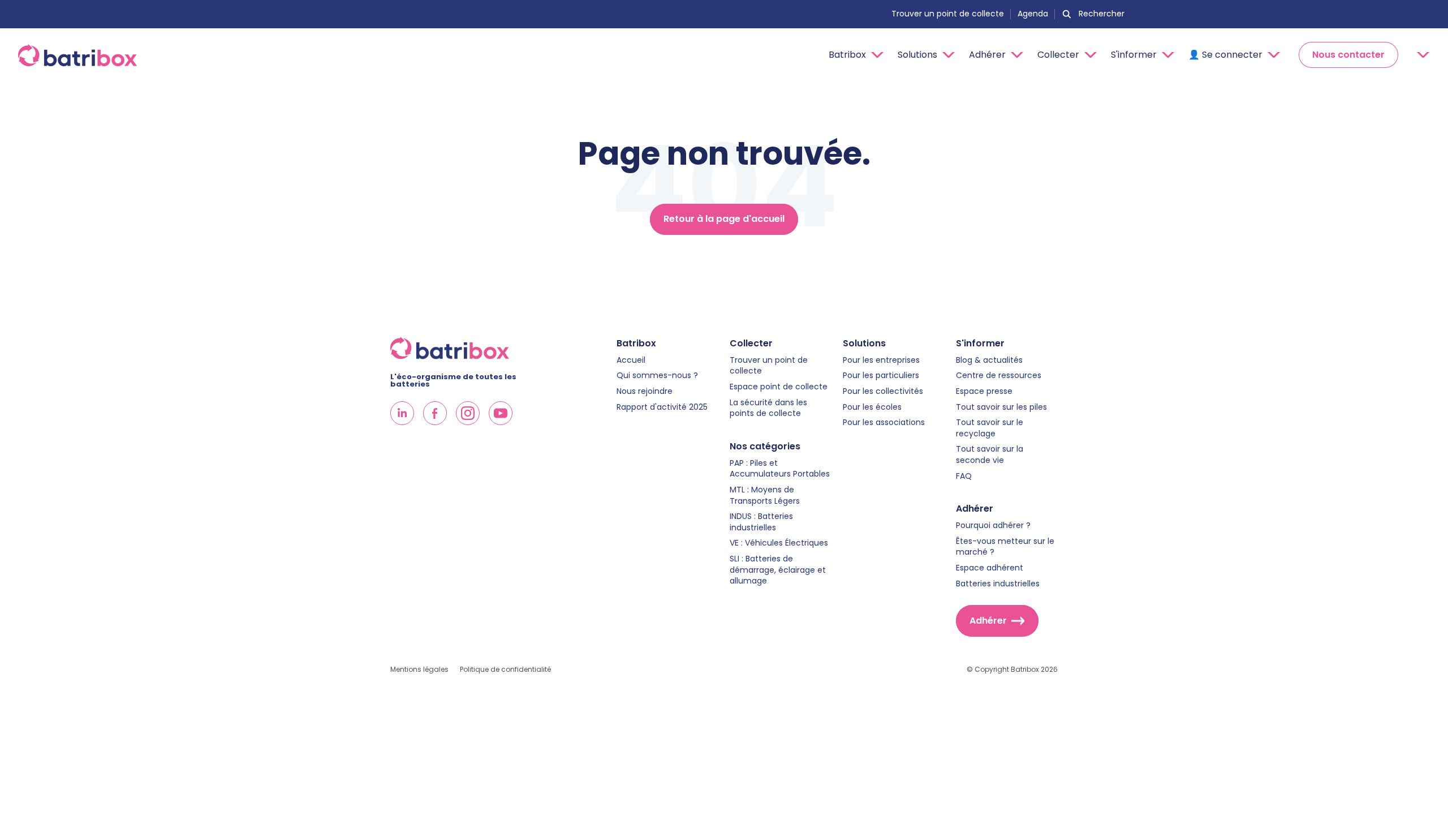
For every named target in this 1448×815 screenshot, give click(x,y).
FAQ (964, 476)
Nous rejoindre (645, 391)
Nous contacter (1348, 54)
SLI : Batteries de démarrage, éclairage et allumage (778, 570)
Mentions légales (419, 669)
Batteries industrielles (998, 583)
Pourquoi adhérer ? (993, 525)
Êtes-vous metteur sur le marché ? (1005, 547)
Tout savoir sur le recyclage (989, 428)
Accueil (631, 360)
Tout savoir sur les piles (1001, 407)
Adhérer (988, 620)
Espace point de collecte (779, 386)
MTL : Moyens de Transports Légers (765, 495)
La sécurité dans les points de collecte (768, 408)
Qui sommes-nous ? (657, 375)
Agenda (1033, 14)
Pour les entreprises (881, 360)
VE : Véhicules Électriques (779, 543)
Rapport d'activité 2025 (662, 407)
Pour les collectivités (883, 391)
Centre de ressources (998, 375)
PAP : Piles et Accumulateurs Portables (780, 469)
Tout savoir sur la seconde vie (989, 455)
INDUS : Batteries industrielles (761, 522)
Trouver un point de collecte (947, 14)
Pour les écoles (872, 407)
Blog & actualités (989, 360)
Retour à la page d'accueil (724, 218)
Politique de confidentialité (505, 669)
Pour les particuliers (881, 375)
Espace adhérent (989, 568)
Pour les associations (884, 422)
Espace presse (984, 391)
